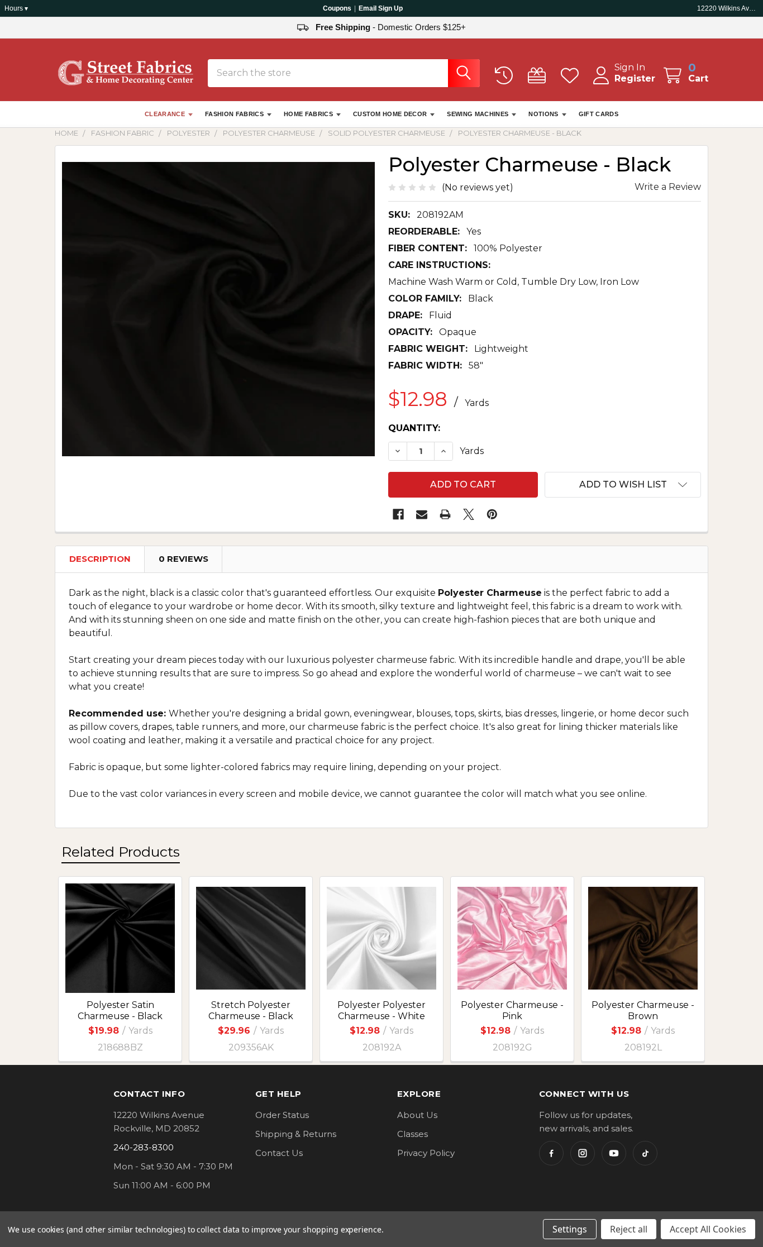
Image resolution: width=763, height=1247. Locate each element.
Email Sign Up (381, 8)
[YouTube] (614, 1153)
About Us (417, 1115)
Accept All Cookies (708, 1229)
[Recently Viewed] (506, 75)
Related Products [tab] (120, 851)
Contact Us (279, 1153)
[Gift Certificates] (539, 75)
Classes (412, 1134)
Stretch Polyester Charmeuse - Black (250, 1010)
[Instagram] (582, 1153)
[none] (218, 308)
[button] (623, 485)
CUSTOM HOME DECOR (390, 114)
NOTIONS (543, 114)
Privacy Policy (426, 1153)
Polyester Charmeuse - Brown (643, 1010)
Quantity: (414, 428)
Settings (569, 1229)
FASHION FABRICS (234, 114)
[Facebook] (398, 514)
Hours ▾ (16, 8)
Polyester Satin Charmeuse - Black (120, 1010)
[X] (469, 514)
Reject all (628, 1229)
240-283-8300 (143, 1147)
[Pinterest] (492, 514)
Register (634, 78)
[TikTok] (645, 1153)
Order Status (282, 1115)
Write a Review (668, 186)
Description (100, 558)
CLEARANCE (165, 114)
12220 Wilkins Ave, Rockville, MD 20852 (728, 8)
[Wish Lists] (572, 75)
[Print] (445, 514)
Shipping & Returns (295, 1134)
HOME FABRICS (308, 114)
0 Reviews (183, 558)
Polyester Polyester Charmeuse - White (381, 1010)
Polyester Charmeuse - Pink (512, 1010)
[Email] (422, 514)
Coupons (337, 8)
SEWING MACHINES (477, 114)
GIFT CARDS (598, 114)
